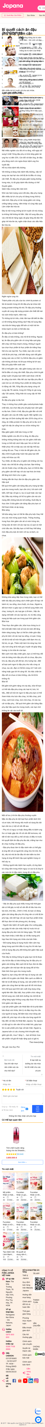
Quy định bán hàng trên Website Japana (27, 1286)
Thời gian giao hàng (26, 1312)
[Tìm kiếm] (40, 8)
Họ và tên (7, 1080)
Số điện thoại (31, 1080)
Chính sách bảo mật (27, 1356)
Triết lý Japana (25, 1276)
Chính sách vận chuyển (27, 1342)
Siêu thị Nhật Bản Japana (22, 1021)
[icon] (14, 1382)
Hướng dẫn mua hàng (27, 1295)
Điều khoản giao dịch (27, 1328)
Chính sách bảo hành (27, 1363)
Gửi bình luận (37, 1109)
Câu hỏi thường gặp (27, 1335)
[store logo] (12, 6)
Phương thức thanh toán (26, 1321)
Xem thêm (22, 1162)
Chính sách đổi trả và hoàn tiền (27, 1304)
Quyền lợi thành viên (26, 1349)
